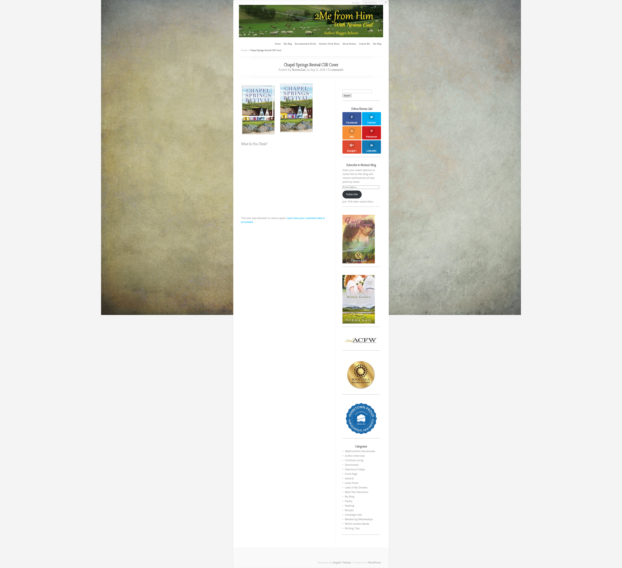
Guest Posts (351, 483)
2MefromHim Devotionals (360, 451)
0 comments (335, 70)
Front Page (351, 473)
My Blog (288, 43)
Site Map (377, 43)
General (349, 478)
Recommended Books (305, 43)
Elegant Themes (342, 562)
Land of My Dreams (356, 487)
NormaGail (299, 70)
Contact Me (364, 43)
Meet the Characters (356, 492)
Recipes (349, 510)
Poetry (348, 501)
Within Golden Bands (357, 523)
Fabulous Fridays (355, 469)
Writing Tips (352, 528)
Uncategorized (353, 514)
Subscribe (352, 194)
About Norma (349, 43)
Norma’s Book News (329, 43)
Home (278, 43)
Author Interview (355, 455)
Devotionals (352, 464)
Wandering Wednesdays (359, 519)
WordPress (374, 562)
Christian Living (354, 460)
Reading (349, 505)
